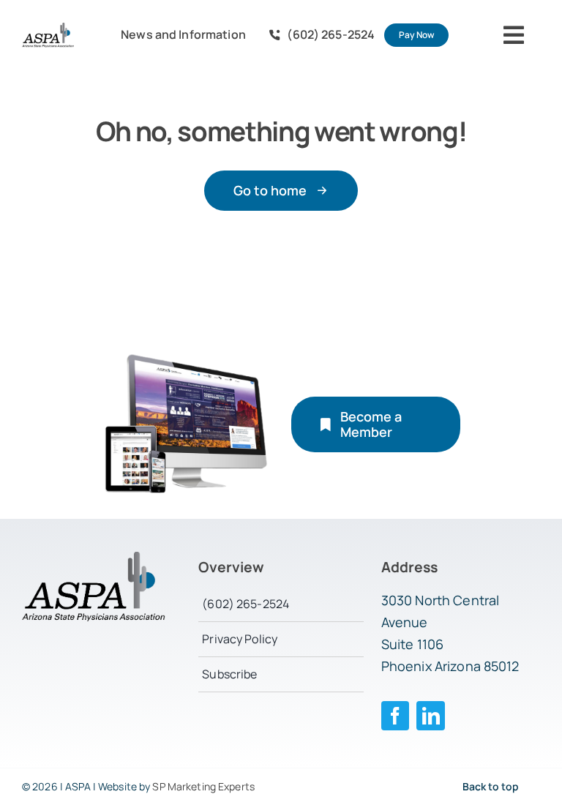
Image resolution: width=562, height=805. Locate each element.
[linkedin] (430, 715)
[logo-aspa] (48, 28)
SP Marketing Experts (203, 786)
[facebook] (395, 715)
